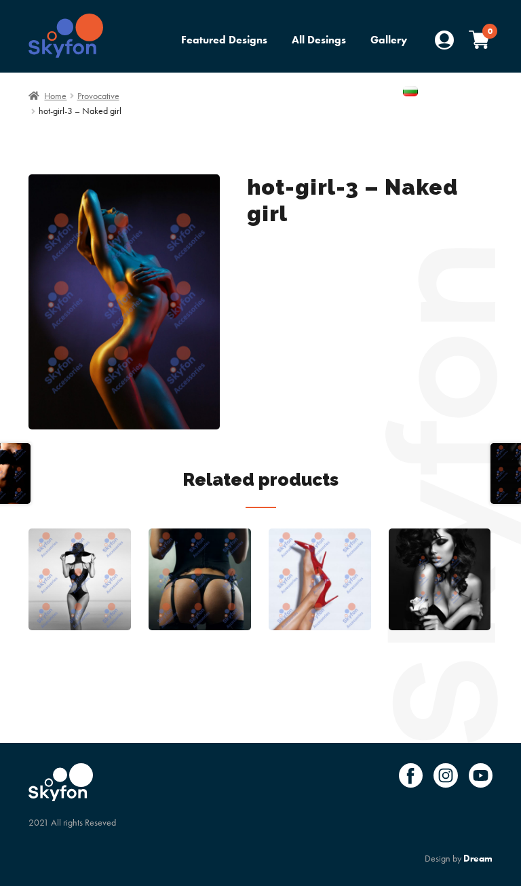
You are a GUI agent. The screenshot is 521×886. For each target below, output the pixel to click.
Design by (459, 858)
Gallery (388, 40)
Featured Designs (224, 40)
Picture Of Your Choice (334, 92)
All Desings (319, 40)
